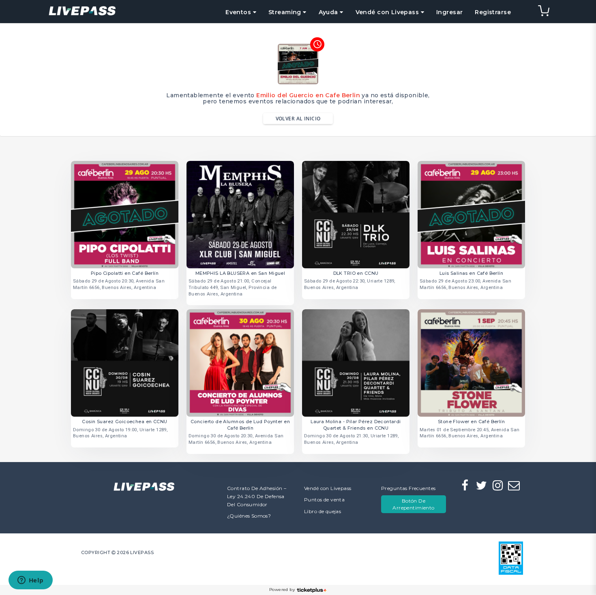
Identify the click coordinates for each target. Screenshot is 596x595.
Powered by (282, 589)
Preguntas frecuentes (408, 488)
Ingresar (449, 12)
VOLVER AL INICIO (298, 118)
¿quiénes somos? (249, 516)
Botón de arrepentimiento (413, 504)
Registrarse (493, 12)
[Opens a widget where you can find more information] (30, 581)
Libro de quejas (322, 511)
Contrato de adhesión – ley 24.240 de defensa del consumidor (256, 496)
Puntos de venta (324, 500)
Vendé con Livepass (328, 488)
